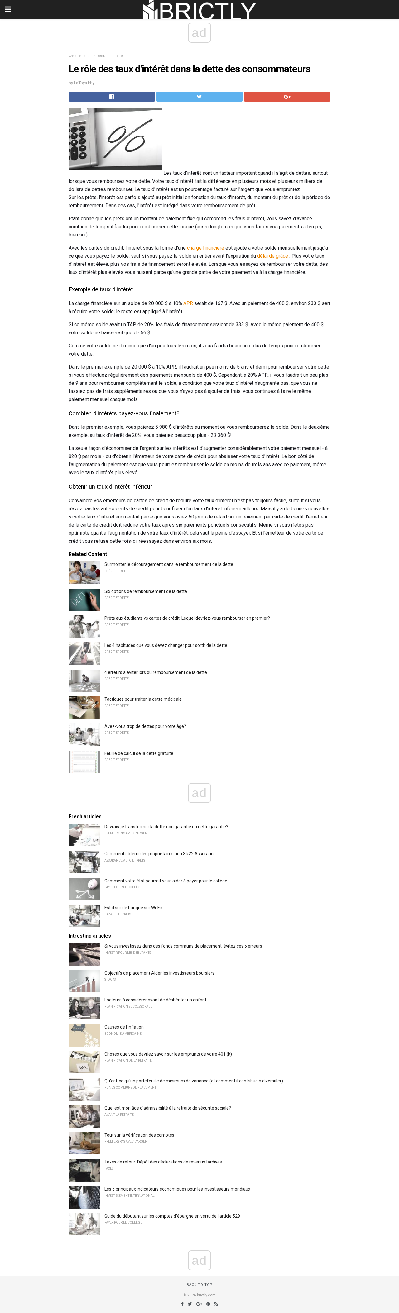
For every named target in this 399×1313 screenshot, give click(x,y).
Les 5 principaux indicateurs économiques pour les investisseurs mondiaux (177, 1188)
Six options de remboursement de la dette (145, 591)
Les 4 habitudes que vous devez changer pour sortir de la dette (165, 645)
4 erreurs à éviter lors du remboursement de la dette (155, 672)
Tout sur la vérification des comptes (139, 1135)
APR (188, 303)
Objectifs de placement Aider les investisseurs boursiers (159, 973)
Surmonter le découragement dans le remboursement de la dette (168, 564)
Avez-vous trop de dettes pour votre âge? (145, 726)
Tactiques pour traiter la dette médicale (143, 699)
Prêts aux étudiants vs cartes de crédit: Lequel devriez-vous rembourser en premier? (187, 618)
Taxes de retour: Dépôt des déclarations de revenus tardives (163, 1161)
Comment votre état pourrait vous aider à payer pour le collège (165, 880)
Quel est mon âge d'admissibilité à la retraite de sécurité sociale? (167, 1107)
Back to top (200, 1285)
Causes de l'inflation (124, 1026)
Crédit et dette (80, 56)
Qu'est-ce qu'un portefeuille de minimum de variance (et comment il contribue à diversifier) (193, 1080)
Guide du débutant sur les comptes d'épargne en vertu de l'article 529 (172, 1216)
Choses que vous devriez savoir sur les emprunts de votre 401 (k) (168, 1054)
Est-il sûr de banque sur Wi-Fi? (133, 907)
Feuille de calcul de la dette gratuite (138, 753)
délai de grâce (272, 256)
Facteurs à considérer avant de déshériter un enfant (155, 999)
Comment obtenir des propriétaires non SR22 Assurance (160, 853)
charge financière (205, 248)
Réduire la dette (110, 56)
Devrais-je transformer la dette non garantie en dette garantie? (166, 826)
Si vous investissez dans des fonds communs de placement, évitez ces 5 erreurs (183, 945)
